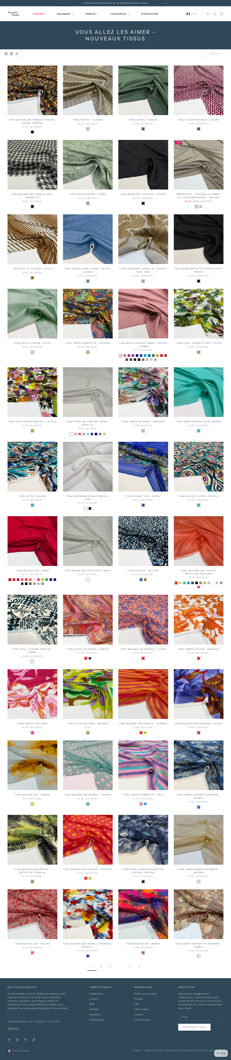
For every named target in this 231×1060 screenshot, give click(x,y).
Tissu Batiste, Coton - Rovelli (198, 496)
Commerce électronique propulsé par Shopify (194, 1050)
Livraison (138, 1014)
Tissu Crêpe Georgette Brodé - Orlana (198, 871)
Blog (91, 1004)
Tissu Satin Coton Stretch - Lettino (32, 421)
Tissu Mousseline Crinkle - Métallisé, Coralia (32, 871)
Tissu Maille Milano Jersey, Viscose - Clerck (143, 344)
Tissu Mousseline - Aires (32, 570)
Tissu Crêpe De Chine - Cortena (143, 421)
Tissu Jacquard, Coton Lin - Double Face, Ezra (143, 270)
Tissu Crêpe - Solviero (32, 723)
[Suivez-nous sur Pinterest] (25, 1039)
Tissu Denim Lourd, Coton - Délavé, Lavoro (87, 270)
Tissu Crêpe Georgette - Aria (143, 795)
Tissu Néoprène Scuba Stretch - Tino (88, 497)
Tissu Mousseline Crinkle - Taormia (143, 723)
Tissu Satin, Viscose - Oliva (32, 343)
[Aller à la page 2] (139, 966)
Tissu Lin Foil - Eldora (88, 120)
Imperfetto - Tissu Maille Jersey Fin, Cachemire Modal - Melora (198, 195)
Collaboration (96, 993)
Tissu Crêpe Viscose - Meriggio (199, 649)
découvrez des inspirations (128, 3)
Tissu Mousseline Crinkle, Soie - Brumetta (32, 195)
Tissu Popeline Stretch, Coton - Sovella (88, 423)
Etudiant (138, 998)
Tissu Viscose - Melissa (143, 570)
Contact (93, 998)
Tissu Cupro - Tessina (143, 120)
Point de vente (142, 1019)
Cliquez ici (13, 1028)
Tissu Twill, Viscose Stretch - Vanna (32, 650)
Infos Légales (141, 1009)
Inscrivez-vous (194, 1027)
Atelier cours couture (145, 993)
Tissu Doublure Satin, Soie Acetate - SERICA (198, 270)
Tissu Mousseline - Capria (32, 795)
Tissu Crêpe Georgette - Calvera (87, 343)
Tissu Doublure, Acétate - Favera (143, 194)
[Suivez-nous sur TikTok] (33, 1039)
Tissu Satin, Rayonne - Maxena (87, 723)
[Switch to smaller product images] (11, 53)
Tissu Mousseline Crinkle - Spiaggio (87, 869)
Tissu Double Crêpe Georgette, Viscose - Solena (143, 871)
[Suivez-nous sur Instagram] (17, 1039)
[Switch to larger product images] (6, 53)
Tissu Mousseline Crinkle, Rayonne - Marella (88, 945)
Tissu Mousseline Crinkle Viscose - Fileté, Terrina (32, 121)
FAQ (136, 1004)
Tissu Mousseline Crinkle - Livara (143, 649)
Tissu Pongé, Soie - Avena (143, 496)
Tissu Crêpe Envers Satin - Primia (198, 421)
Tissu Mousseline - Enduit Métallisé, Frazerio (198, 572)
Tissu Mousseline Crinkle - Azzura (87, 795)
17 (129, 967)
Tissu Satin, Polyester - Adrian (88, 649)
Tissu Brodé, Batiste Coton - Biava (88, 570)
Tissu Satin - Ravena (32, 496)
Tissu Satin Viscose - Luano (87, 194)
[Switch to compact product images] (16, 53)
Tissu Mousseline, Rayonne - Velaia (199, 723)
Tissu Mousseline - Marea (143, 944)
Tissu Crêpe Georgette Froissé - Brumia (199, 796)
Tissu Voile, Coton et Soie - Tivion (199, 343)
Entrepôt (94, 1009)
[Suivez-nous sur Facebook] (9, 1039)
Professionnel (96, 1019)
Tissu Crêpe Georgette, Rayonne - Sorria (199, 945)
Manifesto (94, 1014)
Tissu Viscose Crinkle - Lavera (199, 120)
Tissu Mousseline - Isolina (32, 944)
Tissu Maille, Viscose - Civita (32, 268)
